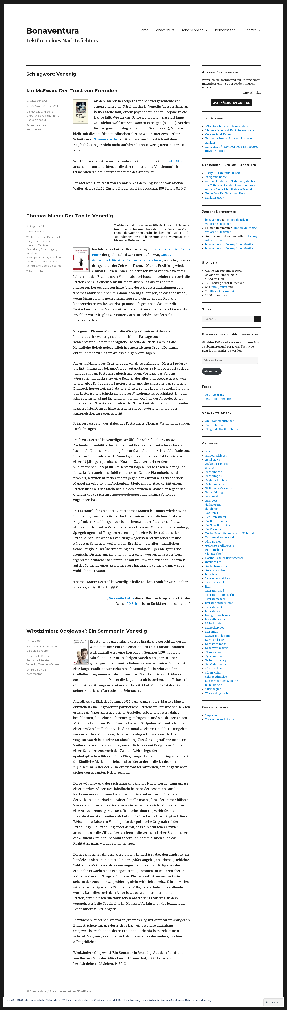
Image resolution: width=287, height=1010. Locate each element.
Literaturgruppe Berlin (220, 595)
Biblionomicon (214, 484)
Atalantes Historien (217, 464)
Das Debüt (211, 513)
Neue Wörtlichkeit (216, 648)
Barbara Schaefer (37, 650)
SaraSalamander (216, 664)
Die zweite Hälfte (121, 598)
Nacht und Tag (214, 640)
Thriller (56, 115)
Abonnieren (211, 371)
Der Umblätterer (215, 517)
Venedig (40, 119)
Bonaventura (52, 30)
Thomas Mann (35, 231)
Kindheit (46, 656)
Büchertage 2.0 (215, 476)
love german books (217, 615)
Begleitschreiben (216, 480)
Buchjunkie (212, 496)
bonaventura (213, 220)
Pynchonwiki (213, 656)
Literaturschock (215, 599)
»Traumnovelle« (105, 139)
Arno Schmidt (192, 30)
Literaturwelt (213, 607)
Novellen (55, 257)
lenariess (211, 574)
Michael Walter (52, 106)
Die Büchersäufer (216, 521)
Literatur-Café (214, 590)
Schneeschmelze (216, 676)
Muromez (211, 631)
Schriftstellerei (35, 261)
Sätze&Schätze (214, 668)
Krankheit (32, 253)
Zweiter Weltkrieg (49, 664)
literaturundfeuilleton (219, 603)
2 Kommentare (35, 271)
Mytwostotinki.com (217, 636)
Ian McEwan (33, 106)
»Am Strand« (178, 161)
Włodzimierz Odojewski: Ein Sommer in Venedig (86, 631)
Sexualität (44, 115)
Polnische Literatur (38, 660)
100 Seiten (133, 604)
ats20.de (210, 468)
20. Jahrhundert (36, 237)
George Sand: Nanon (218, 134)
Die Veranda (213, 529)
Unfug (30, 119)
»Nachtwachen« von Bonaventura (226, 126)
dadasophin (213, 504)
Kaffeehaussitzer (216, 566)
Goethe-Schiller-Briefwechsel (224, 558)
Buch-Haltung (214, 492)
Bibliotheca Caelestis (218, 488)
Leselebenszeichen (217, 578)
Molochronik (213, 623)
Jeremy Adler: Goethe (239, 244)
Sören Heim (213, 672)
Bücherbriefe (213, 472)
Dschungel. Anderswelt (220, 537)
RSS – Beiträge (214, 394)
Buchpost (211, 500)
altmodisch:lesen (216, 455)
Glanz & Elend (214, 554)
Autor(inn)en (219, 287)
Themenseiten (224, 30)
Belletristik (33, 111)
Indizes (250, 30)
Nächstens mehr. (215, 644)
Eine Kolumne (214, 425)
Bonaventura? (165, 30)
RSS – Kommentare (218, 399)
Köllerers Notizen (216, 570)
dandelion (211, 509)
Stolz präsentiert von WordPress (70, 991)
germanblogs (214, 550)
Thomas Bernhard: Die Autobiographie (230, 130)
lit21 (207, 586)
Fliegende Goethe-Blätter (221, 429)
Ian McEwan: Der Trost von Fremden (72, 90)
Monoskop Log (215, 627)
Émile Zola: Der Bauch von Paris (225, 193)
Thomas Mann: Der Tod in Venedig (69, 216)
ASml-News (212, 459)
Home (143, 30)
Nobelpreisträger (37, 257)
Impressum (212, 715)
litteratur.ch (212, 611)
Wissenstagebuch (216, 693)
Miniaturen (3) (214, 197)
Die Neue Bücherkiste (218, 525)
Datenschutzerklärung (219, 719)
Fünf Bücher (213, 541)
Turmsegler (213, 689)
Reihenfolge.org (215, 660)
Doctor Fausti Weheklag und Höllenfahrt (231, 533)
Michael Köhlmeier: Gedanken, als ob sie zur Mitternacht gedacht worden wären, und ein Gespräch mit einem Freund (231, 185)
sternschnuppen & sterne (221, 681)
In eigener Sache (216, 177)
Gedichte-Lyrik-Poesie (219, 545)
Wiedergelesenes (49, 265)
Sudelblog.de (213, 685)
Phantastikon (213, 652)
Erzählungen (48, 249)
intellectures (213, 562)
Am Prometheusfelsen (219, 421)
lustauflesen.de (215, 619)
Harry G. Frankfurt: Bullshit (222, 173)
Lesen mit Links (215, 582)
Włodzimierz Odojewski (41, 646)
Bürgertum (33, 241)
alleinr (209, 451)
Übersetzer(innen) (222, 291)
